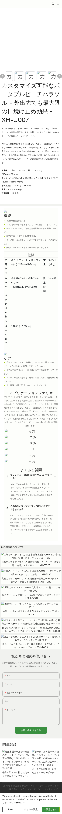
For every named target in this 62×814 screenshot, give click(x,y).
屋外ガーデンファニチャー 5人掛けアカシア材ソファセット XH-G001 (31, 597)
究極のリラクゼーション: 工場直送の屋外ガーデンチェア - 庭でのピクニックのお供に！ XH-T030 (31, 580)
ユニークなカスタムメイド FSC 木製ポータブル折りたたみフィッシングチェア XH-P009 (31, 646)
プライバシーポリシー (31, 789)
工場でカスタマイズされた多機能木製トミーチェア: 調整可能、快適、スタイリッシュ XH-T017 (31, 564)
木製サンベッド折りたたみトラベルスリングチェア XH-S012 (31, 613)
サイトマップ (51, 789)
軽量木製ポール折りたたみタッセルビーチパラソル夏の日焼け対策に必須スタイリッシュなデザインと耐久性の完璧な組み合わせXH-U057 (15, 775)
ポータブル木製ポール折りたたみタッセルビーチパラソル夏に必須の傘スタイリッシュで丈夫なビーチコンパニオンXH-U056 (45, 771)
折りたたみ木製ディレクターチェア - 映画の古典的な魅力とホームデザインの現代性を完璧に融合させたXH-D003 (31, 629)
